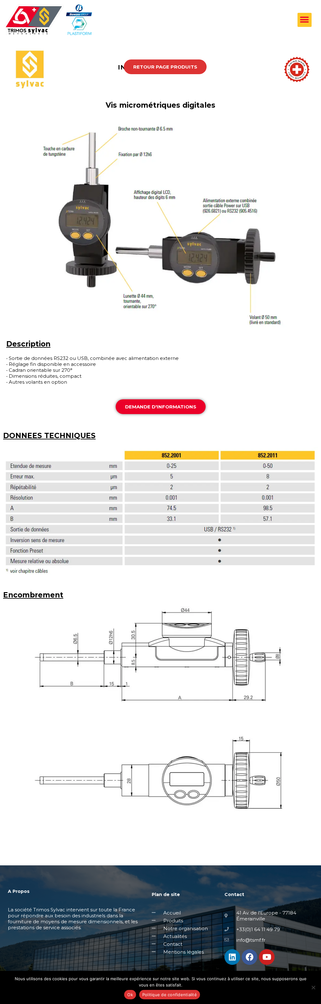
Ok (130, 994)
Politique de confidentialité (169, 994)
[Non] (313, 987)
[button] (304, 20)
